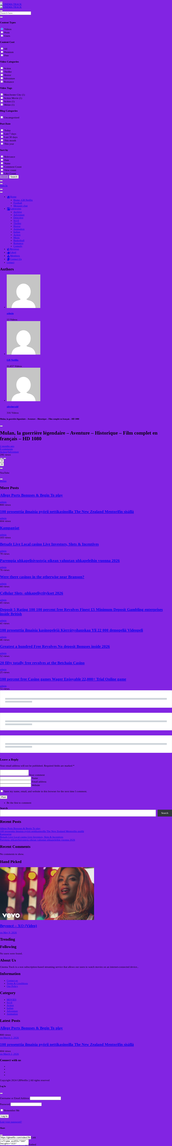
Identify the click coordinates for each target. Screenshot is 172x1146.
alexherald (12, 406)
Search (4, 808)
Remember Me (11, 1110)
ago (7, 446)
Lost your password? (11, 1122)
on (8, 932)
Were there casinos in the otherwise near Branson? (42, 577)
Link (33, 1137)
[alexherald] (23, 400)
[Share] (1, 468)
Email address (39, 781)
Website (36, 785)
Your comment (37, 775)
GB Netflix (12, 360)
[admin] (23, 307)
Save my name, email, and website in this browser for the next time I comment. (45, 791)
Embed (32, 1144)
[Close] (1, 426)
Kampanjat (9, 528)
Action (3, 452)
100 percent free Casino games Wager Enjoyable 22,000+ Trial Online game (63, 679)
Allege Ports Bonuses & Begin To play (31, 495)
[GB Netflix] (23, 353)
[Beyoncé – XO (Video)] (86, 894)
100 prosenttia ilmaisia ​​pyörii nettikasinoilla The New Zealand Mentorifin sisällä (67, 512)
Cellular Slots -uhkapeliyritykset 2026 (31, 593)
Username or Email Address (14, 1098)
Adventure (13, 452)
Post (3, 797)
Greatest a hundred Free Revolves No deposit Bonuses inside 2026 (55, 646)
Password (5, 1104)
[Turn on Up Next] (4, 458)
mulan (3, 481)
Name (35, 778)
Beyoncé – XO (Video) (18, 926)
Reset (4, 177)
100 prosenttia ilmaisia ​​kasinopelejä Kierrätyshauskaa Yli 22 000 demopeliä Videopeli (71, 630)
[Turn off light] (1, 458)
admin (10, 313)
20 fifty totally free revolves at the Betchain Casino (42, 663)
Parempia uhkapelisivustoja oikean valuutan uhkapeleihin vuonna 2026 (60, 560)
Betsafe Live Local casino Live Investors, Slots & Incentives (49, 544)
